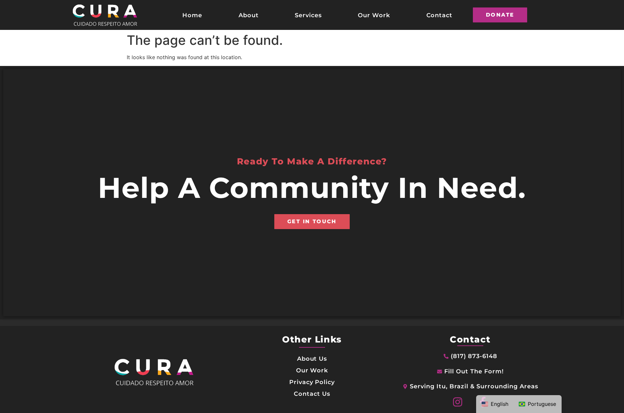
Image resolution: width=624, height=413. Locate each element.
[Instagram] (457, 402)
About (249, 15)
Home (192, 15)
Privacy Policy (312, 382)
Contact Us (312, 393)
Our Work (374, 15)
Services (308, 15)
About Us (312, 358)
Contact (439, 15)
